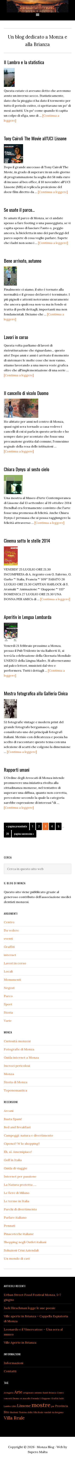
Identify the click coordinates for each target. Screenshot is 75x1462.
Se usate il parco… (19, 209)
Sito (6, 1412)
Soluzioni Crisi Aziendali (21, 1250)
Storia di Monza (15, 1082)
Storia (8, 1012)
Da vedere (11, 930)
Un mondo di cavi (17, 1258)
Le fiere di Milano (16, 1193)
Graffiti (9, 947)
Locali (8, 971)
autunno (38, 1392)
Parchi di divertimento (20, 1209)
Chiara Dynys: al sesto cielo (26, 469)
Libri (14, 1406)
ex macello (25, 1398)
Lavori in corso (16, 337)
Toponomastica (15, 1090)
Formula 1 (35, 1398)
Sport (8, 1004)
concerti (8, 1398)
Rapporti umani (16, 769)
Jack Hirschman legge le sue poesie (29, 1308)
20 (8, 833)
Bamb (45, 1392)
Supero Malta (38, 1452)
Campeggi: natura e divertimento (28, 1135)
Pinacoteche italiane (19, 1234)
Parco (8, 996)
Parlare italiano (15, 1217)
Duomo (16, 1398)
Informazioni (13, 1363)
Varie (8, 1021)
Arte (18, 1392)
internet (10, 955)
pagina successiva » (24, 834)
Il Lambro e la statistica (24, 62)
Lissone (24, 1405)
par (52, 1406)
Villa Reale (14, 1418)
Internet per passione (20, 1176)
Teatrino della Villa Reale (31, 1412)
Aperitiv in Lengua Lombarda (27, 616)
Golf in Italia (13, 1160)
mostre (41, 1405)
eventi (8, 938)
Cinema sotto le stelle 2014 (27, 540)
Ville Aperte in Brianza (20, 1342)
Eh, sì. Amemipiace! (18, 1152)
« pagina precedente (16, 827)
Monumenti (12, 979)
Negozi (9, 988)
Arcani (8, 1111)
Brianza (52, 1392)
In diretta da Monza (37, 6)
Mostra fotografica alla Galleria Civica (36, 693)
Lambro (7, 1406)
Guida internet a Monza (21, 1057)
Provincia (61, 1406)
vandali (47, 1412)
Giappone (45, 1398)
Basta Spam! (13, 1119)
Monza (9, 1074)
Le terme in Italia (16, 1201)
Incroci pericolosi (17, 1066)
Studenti (14, 1412)
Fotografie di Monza (19, 1049)
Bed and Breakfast (17, 1127)
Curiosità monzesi (17, 1041)
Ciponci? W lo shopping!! (22, 1143)
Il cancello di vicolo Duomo (26, 392)
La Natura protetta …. (20, 1185)
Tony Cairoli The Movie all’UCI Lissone (35, 138)
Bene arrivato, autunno (22, 260)
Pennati (9, 1226)
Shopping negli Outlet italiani (25, 1242)
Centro (9, 922)
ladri (61, 1398)
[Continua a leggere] (53, 192)
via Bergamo (57, 1412)
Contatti (10, 1371)
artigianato (28, 1392)
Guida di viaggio (15, 1168)
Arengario (8, 1392)
